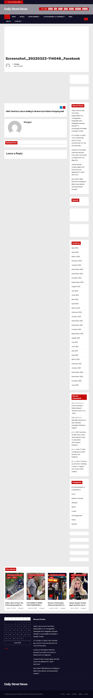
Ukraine (71, 9)
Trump (60, 9)
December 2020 (77, 372)
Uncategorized (77, 516)
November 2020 (77, 376)
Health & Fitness (77, 498)
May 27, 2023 (11, 608)
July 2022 (75, 291)
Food (73, 494)
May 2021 (75, 351)
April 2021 (75, 355)
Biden (65, 9)
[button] (82, 19)
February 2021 (76, 364)
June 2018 (75, 385)
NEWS (14, 17)
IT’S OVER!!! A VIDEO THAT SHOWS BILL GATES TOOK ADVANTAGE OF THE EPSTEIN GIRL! (79, 140)
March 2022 (76, 308)
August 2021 (76, 338)
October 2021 (76, 329)
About (68, 694)
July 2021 (75, 342)
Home (63, 694)
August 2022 (76, 286)
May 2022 (75, 299)
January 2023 (76, 265)
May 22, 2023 (32, 608)
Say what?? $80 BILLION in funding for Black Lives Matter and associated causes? (79, 184)
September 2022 (78, 282)
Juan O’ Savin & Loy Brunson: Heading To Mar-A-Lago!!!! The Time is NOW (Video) (79, 466)
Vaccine (85, 9)
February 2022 (77, 312)
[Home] (7, 16)
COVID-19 (78, 9)
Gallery (80, 694)
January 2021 (76, 368)
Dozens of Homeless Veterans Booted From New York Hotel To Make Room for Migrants (79, 155)
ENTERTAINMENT (33, 17)
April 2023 (75, 252)
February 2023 (77, 261)
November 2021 (77, 325)
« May (6, 648)
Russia (50, 9)
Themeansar (39, 694)
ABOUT (8, 21)
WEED (70, 17)
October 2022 (76, 278)
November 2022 (77, 274)
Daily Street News (15, 9)
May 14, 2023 (54, 608)
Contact (74, 694)
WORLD (22, 17)
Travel (74, 511)
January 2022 (76, 317)
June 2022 (75, 295)
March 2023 (76, 257)
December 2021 (77, 321)
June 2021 (75, 347)
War (55, 9)
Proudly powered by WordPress (13, 694)
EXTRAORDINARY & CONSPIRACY (54, 17)
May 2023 (75, 248)
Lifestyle (74, 503)
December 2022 (77, 269)
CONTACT (18, 21)
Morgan (17, 64)
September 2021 (77, 334)
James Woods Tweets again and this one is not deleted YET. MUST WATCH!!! (78, 170)
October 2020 (77, 381)
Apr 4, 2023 (74, 608)
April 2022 (75, 304)
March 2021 (76, 359)
